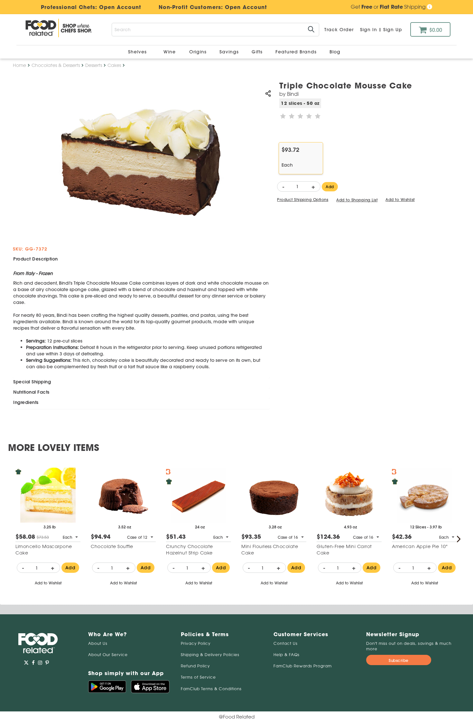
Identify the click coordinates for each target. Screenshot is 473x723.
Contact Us (286, 643)
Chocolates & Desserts (56, 65)
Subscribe (399, 660)
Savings (229, 52)
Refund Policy (195, 666)
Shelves (138, 52)
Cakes (114, 65)
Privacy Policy (195, 643)
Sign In (368, 29)
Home (19, 65)
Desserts (93, 65)
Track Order (339, 29)
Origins (198, 52)
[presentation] (458, 538)
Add (330, 186)
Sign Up (392, 29)
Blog (334, 52)
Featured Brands (296, 52)
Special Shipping (32, 382)
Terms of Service (198, 677)
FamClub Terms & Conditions (211, 688)
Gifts (258, 52)
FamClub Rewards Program (303, 666)
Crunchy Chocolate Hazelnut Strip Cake (189, 549)
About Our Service (108, 654)
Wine (169, 52)
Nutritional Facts (31, 392)
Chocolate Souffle (112, 546)
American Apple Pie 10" (419, 546)
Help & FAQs (287, 654)
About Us (97, 643)
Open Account (246, 7)
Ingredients (26, 402)
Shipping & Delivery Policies (210, 654)
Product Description (35, 259)
